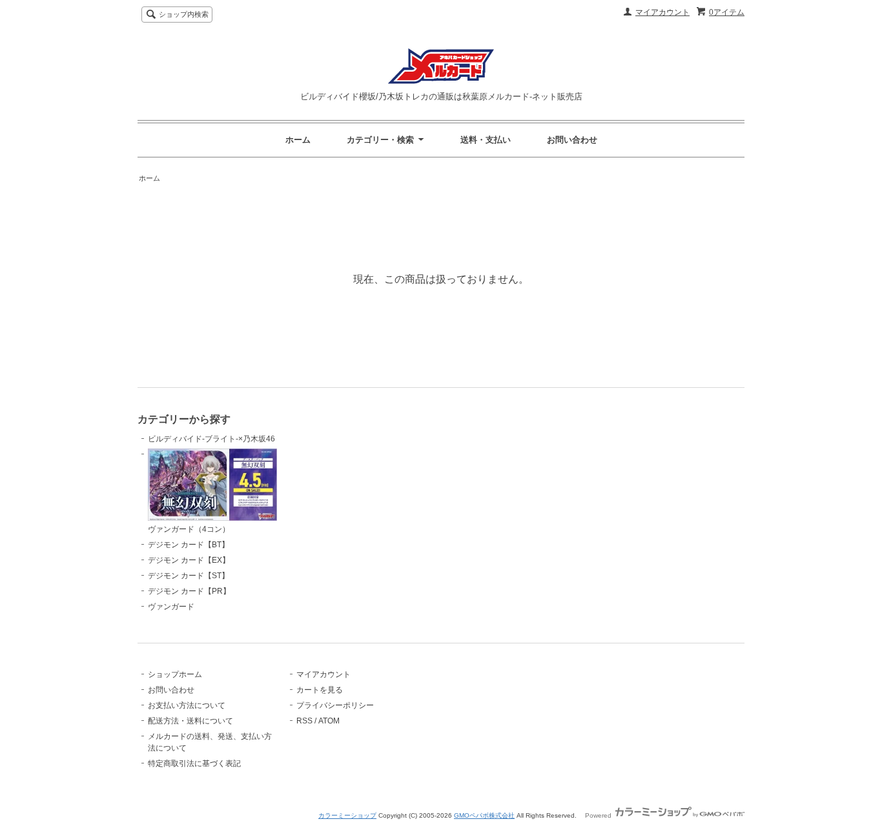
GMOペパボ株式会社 (484, 815)
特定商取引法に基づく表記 (194, 763)
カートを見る (319, 689)
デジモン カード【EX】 (189, 560)
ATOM (329, 720)
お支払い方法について (186, 705)
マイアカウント (662, 12)
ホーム (298, 140)
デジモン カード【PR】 (189, 591)
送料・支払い (485, 140)
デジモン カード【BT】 (188, 544)
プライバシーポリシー (335, 705)
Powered (599, 815)
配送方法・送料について (190, 720)
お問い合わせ (572, 140)
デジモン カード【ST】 (188, 575)
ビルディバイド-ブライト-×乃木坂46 (211, 438)
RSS (304, 720)
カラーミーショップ (347, 815)
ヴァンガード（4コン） (189, 529)
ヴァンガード (171, 606)
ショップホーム (175, 674)
